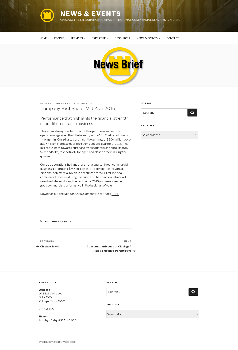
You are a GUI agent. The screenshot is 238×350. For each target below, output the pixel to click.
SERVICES (77, 38)
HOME (43, 38)
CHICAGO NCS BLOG (58, 221)
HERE (115, 194)
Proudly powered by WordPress (57, 341)
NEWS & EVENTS (90, 14)
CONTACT (173, 38)
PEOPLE (59, 38)
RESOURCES (122, 38)
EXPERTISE (99, 38)
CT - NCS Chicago (79, 103)
